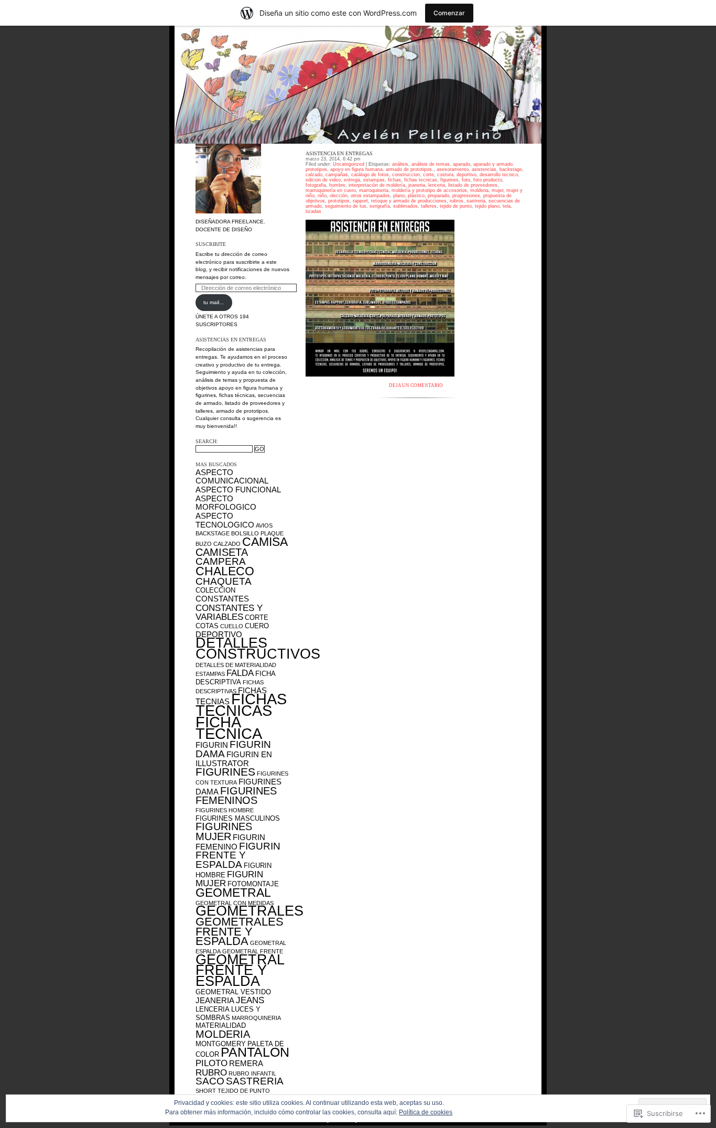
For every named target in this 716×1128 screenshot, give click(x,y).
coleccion (215, 590)
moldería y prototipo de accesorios (429, 190)
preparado (438, 195)
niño (322, 195)
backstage (213, 533)
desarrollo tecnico (499, 174)
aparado (461, 164)
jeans (250, 1000)
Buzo (204, 544)
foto (466, 179)
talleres (429, 206)
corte (256, 617)
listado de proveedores (472, 185)
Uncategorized (348, 164)
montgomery (221, 1044)
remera (246, 1063)
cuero (257, 626)
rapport (360, 200)
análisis (400, 164)
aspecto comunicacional (232, 477)
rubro (211, 1072)
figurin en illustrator (234, 759)
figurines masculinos (238, 818)
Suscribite (211, 244)
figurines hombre (225, 810)
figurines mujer (224, 831)
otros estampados (370, 195)
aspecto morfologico (226, 503)
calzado (227, 544)
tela (507, 206)
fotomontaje (253, 884)
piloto (211, 1063)
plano (399, 195)
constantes (222, 598)
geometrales (249, 911)
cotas (207, 626)
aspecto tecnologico (225, 520)
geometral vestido (233, 992)
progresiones (466, 195)
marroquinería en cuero (331, 190)
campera (221, 561)
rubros (456, 200)
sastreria (255, 1081)
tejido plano (487, 206)
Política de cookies (425, 1112)
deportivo (219, 634)
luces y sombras (228, 1013)
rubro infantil (252, 1073)
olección (339, 195)
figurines (225, 772)
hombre (337, 185)
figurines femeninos (236, 796)
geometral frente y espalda (240, 970)
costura (445, 174)
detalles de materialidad (236, 665)
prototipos (339, 200)
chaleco (225, 571)
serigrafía (380, 206)
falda (240, 673)
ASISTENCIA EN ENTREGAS (339, 153)
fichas (394, 179)
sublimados (405, 206)
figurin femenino (230, 842)
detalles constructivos (258, 648)
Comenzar (449, 13)
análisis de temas (430, 164)
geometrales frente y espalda (240, 931)
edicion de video (323, 179)
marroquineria (256, 1018)
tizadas (313, 211)
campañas (337, 174)
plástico (416, 195)
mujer (497, 190)
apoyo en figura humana (356, 169)
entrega (352, 179)
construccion (406, 174)
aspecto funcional (238, 489)
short (206, 1091)
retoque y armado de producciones (409, 200)
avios (264, 525)
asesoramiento (453, 169)
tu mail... (213, 302)
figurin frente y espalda (238, 855)
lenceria (213, 1009)
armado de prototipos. (409, 169)
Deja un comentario (416, 385)
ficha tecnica (229, 727)
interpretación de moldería (377, 185)
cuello (231, 626)
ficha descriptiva (235, 678)
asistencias (484, 169)
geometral (233, 892)
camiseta (222, 552)
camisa (265, 542)
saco (210, 1081)
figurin (212, 744)
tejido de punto (244, 1091)
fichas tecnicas (241, 705)
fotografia (316, 185)
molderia (223, 1034)
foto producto (487, 179)
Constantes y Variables (229, 612)
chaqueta (224, 581)
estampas (210, 674)
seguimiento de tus (345, 206)
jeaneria (215, 1000)
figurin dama (233, 749)
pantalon (255, 1052)
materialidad (221, 1025)
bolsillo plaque (257, 533)
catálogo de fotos (370, 174)
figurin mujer (229, 879)
